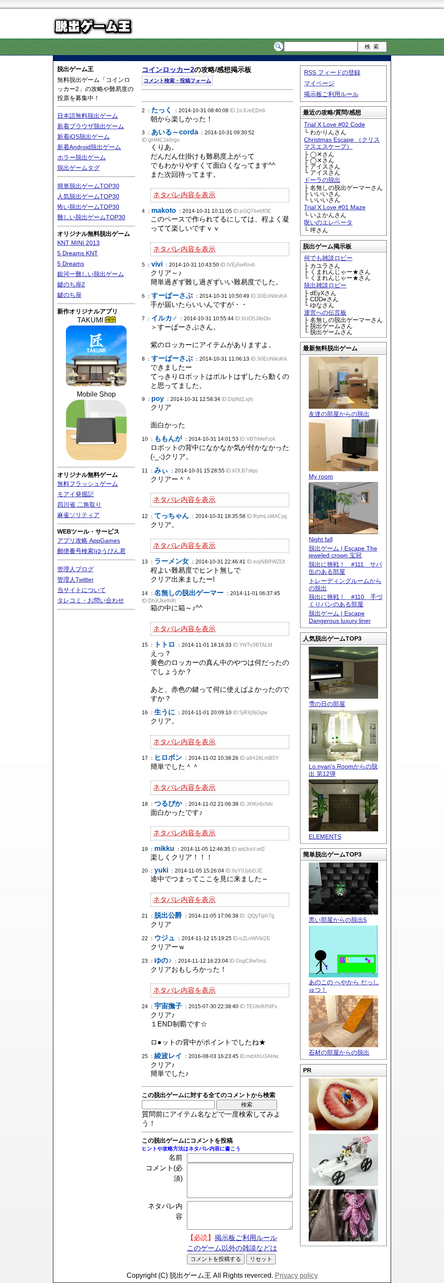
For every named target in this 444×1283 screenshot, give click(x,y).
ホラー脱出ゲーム (81, 157)
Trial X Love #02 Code (334, 124)
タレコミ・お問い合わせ (90, 600)
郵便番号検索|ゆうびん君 (91, 550)
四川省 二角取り (79, 504)
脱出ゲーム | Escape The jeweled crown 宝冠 (343, 552)
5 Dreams (70, 263)
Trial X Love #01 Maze (335, 207)
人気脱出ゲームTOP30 (88, 196)
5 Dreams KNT (77, 253)
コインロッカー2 (168, 69)
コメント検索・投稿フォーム (177, 81)
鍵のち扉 (69, 294)
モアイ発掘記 (75, 494)
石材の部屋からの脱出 (339, 1052)
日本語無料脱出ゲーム (87, 115)
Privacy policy (296, 1275)
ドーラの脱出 (322, 179)
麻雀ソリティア (78, 514)
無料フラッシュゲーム (87, 483)
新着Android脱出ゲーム (89, 146)
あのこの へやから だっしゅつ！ (344, 986)
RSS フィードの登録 (332, 72)
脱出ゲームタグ (78, 167)
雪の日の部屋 (327, 703)
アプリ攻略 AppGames (88, 540)
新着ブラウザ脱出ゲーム (90, 126)
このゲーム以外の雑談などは (232, 1248)
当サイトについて (81, 589)
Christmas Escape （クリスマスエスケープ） (342, 143)
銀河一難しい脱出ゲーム (90, 273)
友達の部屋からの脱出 (339, 413)
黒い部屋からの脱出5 (338, 919)
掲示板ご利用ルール (331, 94)
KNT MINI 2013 (78, 242)
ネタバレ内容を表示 (184, 195)
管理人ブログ (75, 569)
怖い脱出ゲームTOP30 (88, 206)
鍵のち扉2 (71, 284)
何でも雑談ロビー (328, 257)
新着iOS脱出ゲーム (83, 136)
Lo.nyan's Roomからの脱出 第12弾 (343, 770)
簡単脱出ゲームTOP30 (88, 185)
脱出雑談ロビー (325, 285)
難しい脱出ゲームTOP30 (91, 217)
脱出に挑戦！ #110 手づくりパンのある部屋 (345, 600)
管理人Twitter (75, 579)
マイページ (319, 83)
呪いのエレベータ (328, 222)
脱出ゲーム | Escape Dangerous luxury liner (340, 617)
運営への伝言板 (325, 312)
